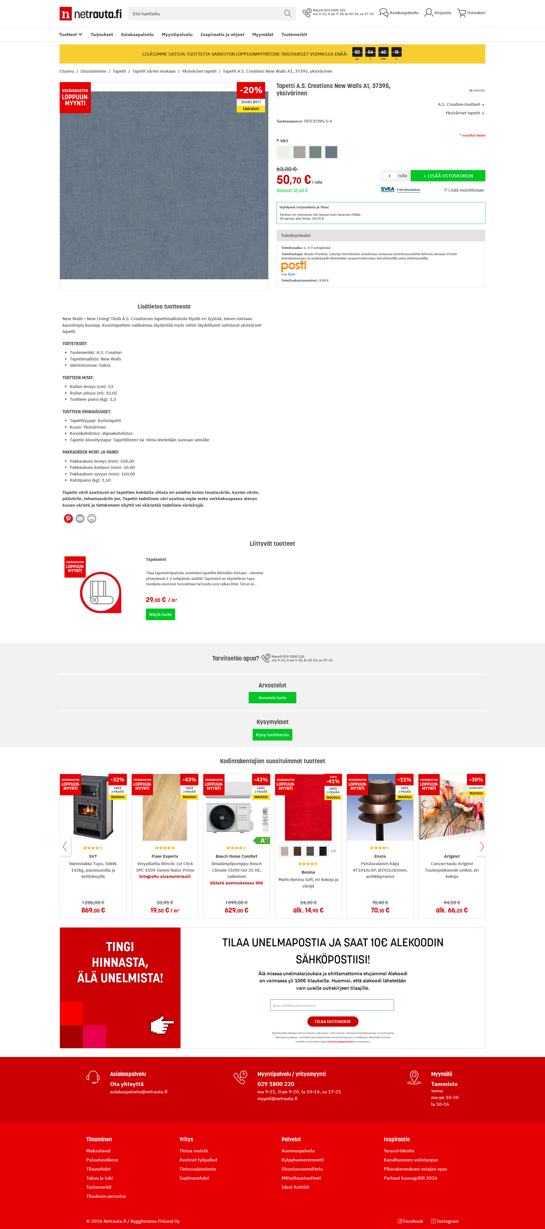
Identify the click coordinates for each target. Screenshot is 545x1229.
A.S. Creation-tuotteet (459, 104)
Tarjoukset (102, 34)
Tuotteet (68, 34)
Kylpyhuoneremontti (303, 1160)
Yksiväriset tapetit (200, 71)
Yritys (186, 1139)
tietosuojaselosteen (341, 1041)
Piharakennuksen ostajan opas (415, 1169)
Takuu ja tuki (99, 1178)
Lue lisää (288, 274)
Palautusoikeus (102, 1160)
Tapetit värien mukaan (154, 71)
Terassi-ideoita (399, 1151)
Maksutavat (98, 1151)
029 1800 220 (275, 1084)
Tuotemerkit (294, 34)
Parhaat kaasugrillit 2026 (410, 1178)
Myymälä (441, 1074)
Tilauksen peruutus (106, 1196)
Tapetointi (156, 559)
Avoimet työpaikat (198, 1160)
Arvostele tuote (272, 697)
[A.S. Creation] (476, 90)
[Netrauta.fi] (90, 13)
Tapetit (120, 71)
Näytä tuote (160, 614)
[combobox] (212, 13)
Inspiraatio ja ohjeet (222, 34)
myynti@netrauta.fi (277, 1098)
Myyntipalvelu (177, 34)
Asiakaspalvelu (137, 34)
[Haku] (288, 13)
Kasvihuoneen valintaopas (411, 1160)
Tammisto (444, 1084)
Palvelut (291, 1139)
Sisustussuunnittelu (302, 1169)
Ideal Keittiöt (295, 1187)
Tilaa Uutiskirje (333, 1021)
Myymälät (262, 34)
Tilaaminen (99, 1139)
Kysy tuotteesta (272, 734)
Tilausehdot (98, 1169)
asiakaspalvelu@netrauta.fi (138, 1091)
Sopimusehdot (194, 1178)
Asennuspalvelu (298, 1151)
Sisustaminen (94, 71)
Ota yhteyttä (127, 1084)
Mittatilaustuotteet (301, 1178)
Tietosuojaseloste (197, 1169)
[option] (283, 152)
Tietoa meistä (193, 1151)
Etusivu (67, 71)
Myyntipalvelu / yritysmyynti (291, 1074)
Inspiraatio (397, 1139)
